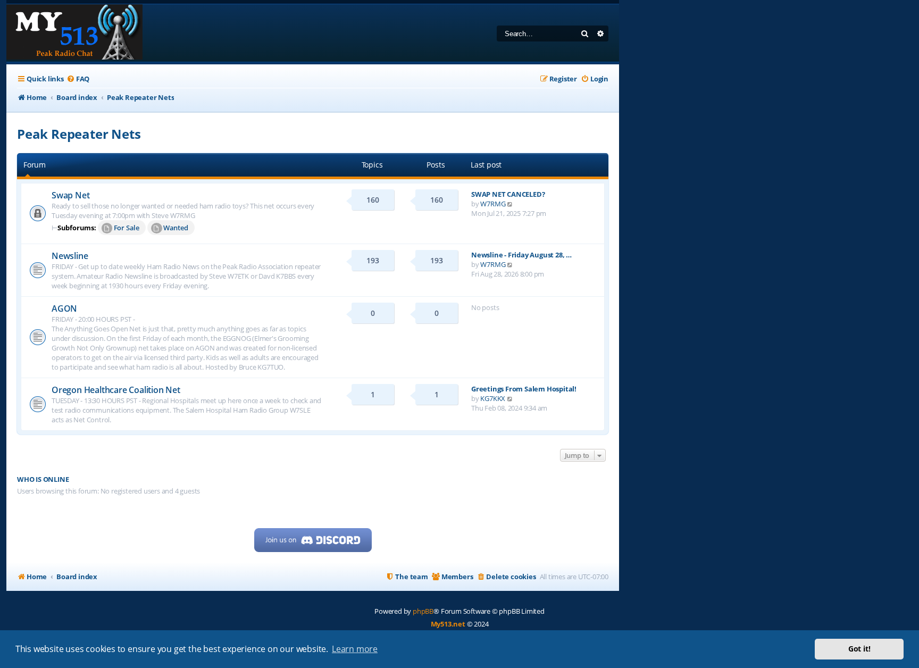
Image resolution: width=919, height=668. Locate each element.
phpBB (423, 611)
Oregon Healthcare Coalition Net (116, 390)
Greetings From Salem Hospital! (524, 389)
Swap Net (70, 195)
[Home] (74, 33)
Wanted (175, 227)
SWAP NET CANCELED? (508, 194)
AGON (64, 308)
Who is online (43, 479)
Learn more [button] (355, 649)
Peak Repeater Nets (78, 134)
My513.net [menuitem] (448, 624)
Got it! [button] (859, 649)
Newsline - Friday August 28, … (521, 255)
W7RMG (492, 203)
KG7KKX (492, 398)
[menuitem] (77, 79)
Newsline (70, 256)
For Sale (126, 227)
